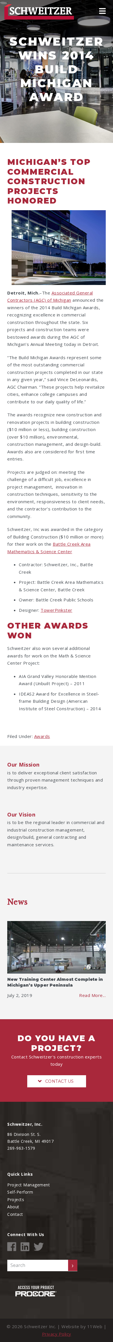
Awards (42, 736)
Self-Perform (20, 1192)
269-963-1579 (21, 1148)
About (13, 1206)
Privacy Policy (56, 1334)
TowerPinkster (56, 610)
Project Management (28, 1185)
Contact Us (59, 1081)
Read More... (92, 995)
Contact (15, 1214)
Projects (15, 1199)
